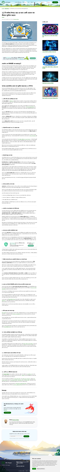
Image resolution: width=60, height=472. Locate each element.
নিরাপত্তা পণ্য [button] (24, 2)
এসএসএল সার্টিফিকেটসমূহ (18, 2)
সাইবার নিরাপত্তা (7, 8)
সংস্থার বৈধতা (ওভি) (20, 380)
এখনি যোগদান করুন (26, 436)
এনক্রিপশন (23, 375)
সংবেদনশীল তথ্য (29, 374)
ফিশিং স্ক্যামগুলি (4, 312)
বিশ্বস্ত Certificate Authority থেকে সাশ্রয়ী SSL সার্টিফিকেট (22, 462)
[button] (39, 2)
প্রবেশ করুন (55, 2)
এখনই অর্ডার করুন (7, 412)
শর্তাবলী (26, 471)
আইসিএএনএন (12, 101)
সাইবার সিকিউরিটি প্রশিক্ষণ (7, 326)
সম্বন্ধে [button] (32, 2)
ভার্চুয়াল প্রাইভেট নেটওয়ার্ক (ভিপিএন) (28, 343)
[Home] (6, 2)
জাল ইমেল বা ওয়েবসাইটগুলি (16, 314)
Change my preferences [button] (41, 468)
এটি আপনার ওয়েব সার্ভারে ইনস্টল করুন (21, 383)
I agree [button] (34, 468)
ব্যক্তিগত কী (3, 300)
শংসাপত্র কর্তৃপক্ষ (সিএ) (17, 378)
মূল (2, 8)
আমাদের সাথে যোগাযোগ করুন (20, 466)
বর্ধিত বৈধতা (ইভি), (27, 380)
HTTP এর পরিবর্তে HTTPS (17, 384)
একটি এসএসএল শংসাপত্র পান (26, 378)
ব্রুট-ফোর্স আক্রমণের (33, 135)
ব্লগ (3, 8)
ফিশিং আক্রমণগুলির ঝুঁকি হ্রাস (30, 107)
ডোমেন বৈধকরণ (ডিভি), (14, 380)
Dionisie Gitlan (16, 19)
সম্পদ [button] (28, 2)
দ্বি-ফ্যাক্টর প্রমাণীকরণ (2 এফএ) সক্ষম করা (24, 139)
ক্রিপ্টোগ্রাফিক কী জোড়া (12, 299)
